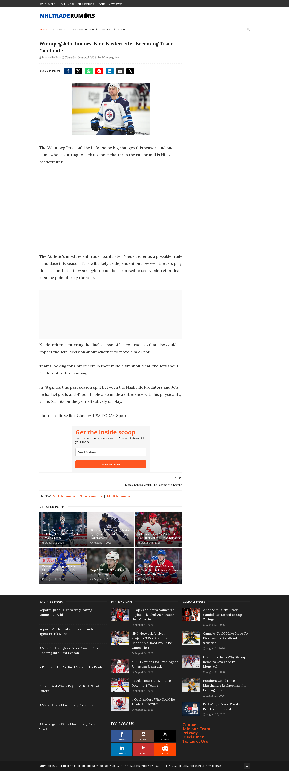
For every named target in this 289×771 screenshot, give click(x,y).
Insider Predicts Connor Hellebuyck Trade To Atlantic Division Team (61, 534)
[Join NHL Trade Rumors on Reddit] (165, 747)
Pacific (123, 29)
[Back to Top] (247, 766)
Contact (190, 724)
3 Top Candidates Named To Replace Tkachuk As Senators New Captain (153, 614)
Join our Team (196, 728)
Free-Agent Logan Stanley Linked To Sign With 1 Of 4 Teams (59, 570)
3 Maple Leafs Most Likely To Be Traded (69, 705)
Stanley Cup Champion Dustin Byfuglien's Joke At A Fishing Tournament (110, 534)
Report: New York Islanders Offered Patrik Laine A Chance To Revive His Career (158, 570)
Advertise (116, 4)
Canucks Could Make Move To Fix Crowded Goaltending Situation (225, 638)
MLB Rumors (86, 4)
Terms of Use (195, 741)
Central (106, 29)
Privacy (190, 732)
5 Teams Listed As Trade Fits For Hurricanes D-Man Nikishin (159, 536)
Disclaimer (193, 736)
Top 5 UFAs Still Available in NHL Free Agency (108, 572)
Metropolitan (83, 29)
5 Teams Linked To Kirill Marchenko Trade (71, 667)
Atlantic (59, 29)
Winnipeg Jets (110, 57)
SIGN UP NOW (111, 464)
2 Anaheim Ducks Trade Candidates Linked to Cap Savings (222, 614)
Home (43, 29)
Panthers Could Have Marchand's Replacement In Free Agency (224, 685)
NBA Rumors (66, 4)
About (101, 4)
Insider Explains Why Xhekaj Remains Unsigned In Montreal (224, 661)
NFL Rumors (47, 4)
